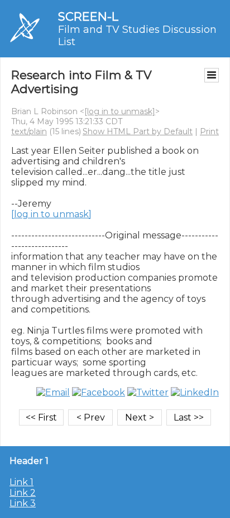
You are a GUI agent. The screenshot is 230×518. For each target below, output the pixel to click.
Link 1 (21, 482)
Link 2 (22, 492)
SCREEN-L (88, 16)
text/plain (29, 131)
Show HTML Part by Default (138, 131)
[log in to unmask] (119, 111)
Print (209, 131)
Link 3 (22, 503)
